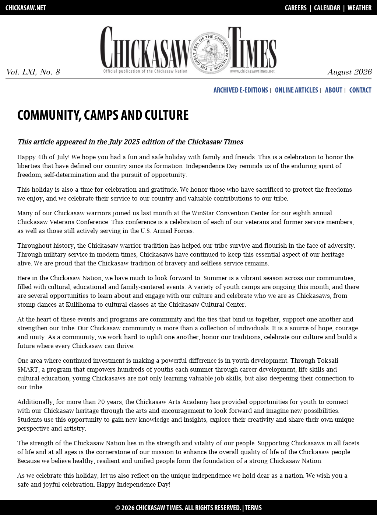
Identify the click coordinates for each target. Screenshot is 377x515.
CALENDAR (327, 8)
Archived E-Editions (241, 90)
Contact (360, 90)
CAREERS (296, 8)
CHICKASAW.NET (26, 8)
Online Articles (296, 90)
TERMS (253, 508)
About (333, 90)
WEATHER (359, 8)
